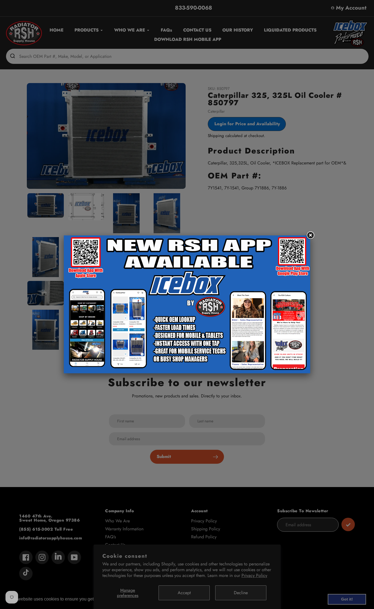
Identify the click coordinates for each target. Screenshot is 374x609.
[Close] (310, 235)
